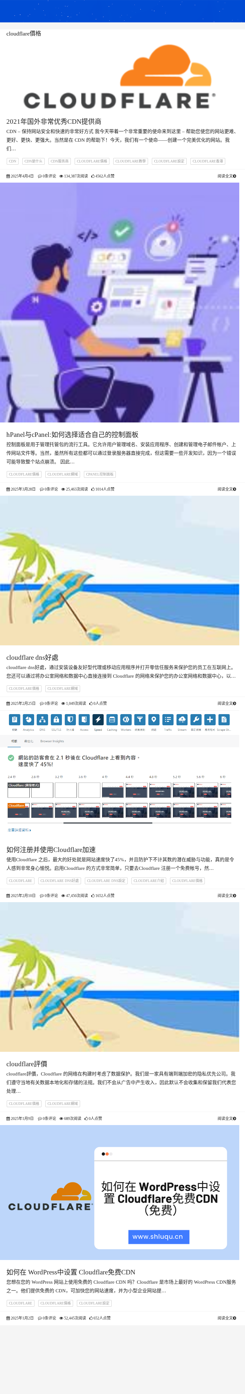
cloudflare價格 (92, 161)
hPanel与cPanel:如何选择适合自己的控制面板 (72, 434)
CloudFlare (20, 881)
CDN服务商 (60, 161)
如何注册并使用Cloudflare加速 (51, 850)
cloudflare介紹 (149, 881)
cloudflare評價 (26, 1064)
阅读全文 (225, 176)
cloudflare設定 (169, 161)
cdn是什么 (33, 161)
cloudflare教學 (130, 161)
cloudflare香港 (208, 161)
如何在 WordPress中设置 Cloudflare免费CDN (70, 1272)
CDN (12, 161)
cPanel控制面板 (100, 474)
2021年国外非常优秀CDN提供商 (53, 121)
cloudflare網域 (63, 474)
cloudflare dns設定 (106, 881)
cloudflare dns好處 (32, 657)
